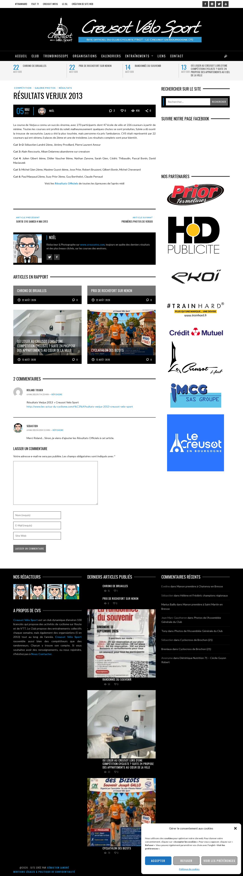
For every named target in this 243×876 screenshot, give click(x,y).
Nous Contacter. (41, 654)
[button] (235, 828)
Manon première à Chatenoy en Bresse (200, 586)
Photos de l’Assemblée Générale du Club (198, 631)
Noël (51, 110)
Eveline (165, 586)
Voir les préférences (219, 861)
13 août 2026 (29, 359)
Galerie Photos (45, 88)
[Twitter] (219, 4)
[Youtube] (226, 4)
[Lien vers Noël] (20, 591)
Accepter (158, 861)
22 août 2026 (29, 300)
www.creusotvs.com (92, 244)
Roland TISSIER (35, 390)
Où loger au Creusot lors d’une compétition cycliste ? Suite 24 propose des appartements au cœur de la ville (211, 70)
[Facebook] (205, 4)
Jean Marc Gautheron (174, 617)
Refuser (186, 861)
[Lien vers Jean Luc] (54, 591)
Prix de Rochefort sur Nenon (95, 65)
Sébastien (167, 595)
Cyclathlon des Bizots (117, 848)
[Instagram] (212, 4)
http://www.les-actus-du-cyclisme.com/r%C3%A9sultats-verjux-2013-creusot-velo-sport (80, 406)
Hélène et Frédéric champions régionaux (204, 595)
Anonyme (167, 658)
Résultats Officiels (66, 183)
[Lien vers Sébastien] (37, 591)
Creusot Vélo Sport (25, 620)
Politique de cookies (189, 869)
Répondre (56, 394)
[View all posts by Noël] (42, 111)
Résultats (65, 88)
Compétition (23, 88)
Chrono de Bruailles (34, 65)
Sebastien (32, 426)
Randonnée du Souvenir (148, 65)
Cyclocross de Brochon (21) (196, 639)
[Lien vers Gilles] (71, 591)
